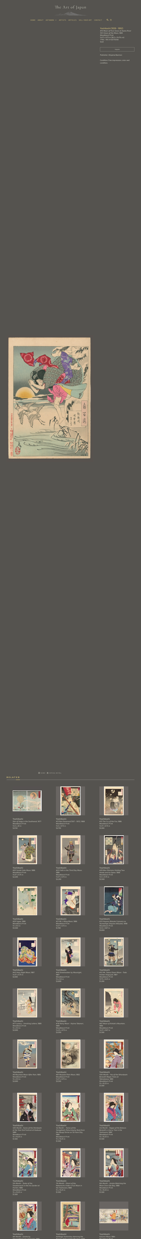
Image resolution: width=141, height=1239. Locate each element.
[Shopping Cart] (111, 20)
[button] (51, 20)
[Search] (107, 20)
